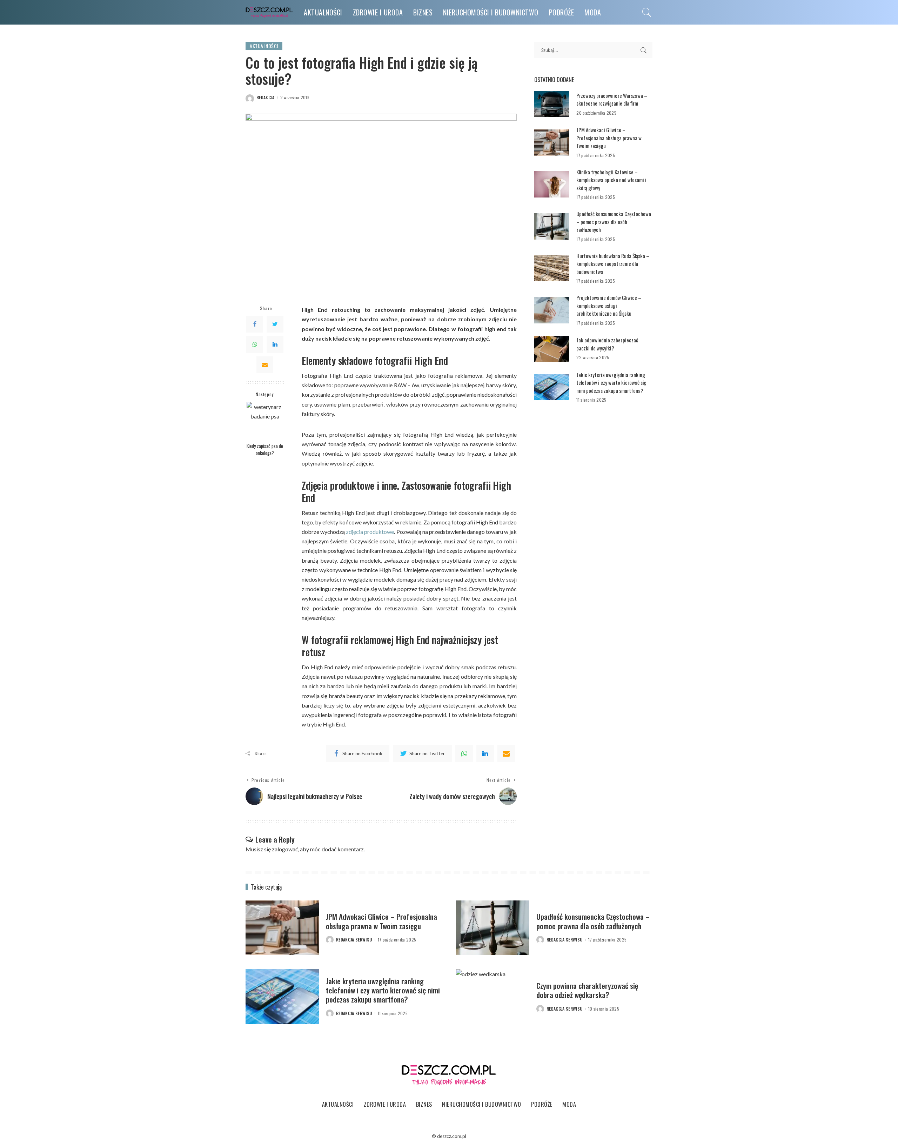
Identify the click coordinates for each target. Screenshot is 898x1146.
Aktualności (264, 45)
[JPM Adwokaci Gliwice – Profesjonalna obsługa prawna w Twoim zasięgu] (551, 142)
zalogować (285, 849)
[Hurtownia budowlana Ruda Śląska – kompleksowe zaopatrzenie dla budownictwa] (551, 268)
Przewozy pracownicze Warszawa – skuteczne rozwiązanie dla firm (611, 99)
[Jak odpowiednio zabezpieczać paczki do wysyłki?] (551, 349)
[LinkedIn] (275, 344)
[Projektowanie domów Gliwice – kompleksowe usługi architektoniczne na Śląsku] (551, 310)
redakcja (265, 97)
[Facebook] (254, 324)
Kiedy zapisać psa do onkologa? (265, 449)
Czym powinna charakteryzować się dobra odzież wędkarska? (587, 990)
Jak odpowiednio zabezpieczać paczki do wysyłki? (607, 344)
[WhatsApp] (254, 344)
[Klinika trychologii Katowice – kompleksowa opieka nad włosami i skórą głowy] (551, 184)
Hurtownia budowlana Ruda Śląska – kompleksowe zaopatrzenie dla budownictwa (612, 263)
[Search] (646, 12)
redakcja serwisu (354, 940)
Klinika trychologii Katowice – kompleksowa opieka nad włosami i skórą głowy (611, 180)
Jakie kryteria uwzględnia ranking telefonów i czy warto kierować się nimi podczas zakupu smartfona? (611, 382)
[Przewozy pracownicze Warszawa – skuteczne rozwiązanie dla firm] (551, 104)
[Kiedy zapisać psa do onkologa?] (265, 420)
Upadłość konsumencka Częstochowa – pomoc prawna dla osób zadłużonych (613, 221)
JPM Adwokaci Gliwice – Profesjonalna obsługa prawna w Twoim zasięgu (609, 137)
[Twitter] (275, 324)
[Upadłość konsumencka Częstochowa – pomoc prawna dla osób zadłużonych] (551, 226)
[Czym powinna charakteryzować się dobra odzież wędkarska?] (492, 996)
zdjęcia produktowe (370, 531)
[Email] (264, 364)
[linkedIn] (485, 753)
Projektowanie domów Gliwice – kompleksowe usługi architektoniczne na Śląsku (608, 305)
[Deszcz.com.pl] (269, 12)
